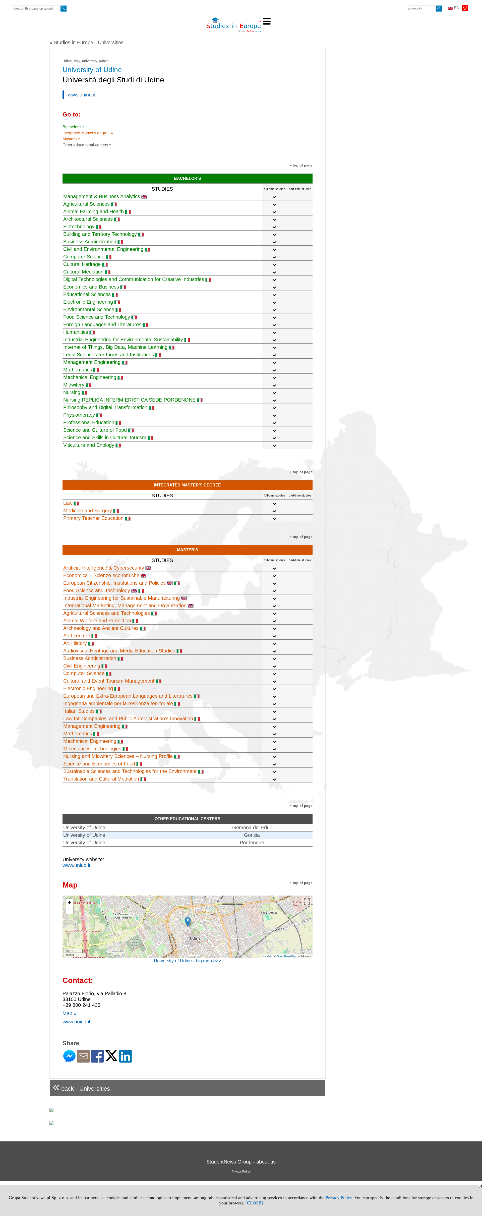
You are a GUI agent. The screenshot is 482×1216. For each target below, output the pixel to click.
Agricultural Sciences (86, 204)
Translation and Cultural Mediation (101, 779)
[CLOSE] (254, 1202)
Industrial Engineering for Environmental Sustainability (123, 339)
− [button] (69, 910)
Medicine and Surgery (87, 510)
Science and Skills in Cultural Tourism (104, 437)
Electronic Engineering (88, 302)
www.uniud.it (82, 94)
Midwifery (73, 385)
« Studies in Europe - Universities (86, 42)
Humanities (75, 332)
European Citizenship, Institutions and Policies (114, 583)
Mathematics (77, 369)
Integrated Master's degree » (88, 133)
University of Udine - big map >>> (187, 960)
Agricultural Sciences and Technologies (106, 613)
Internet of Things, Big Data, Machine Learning (115, 347)
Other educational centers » (87, 145)
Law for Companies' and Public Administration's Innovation (128, 718)
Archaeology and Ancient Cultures (101, 628)
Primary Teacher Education (93, 518)
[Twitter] (111, 1059)
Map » (70, 1013)
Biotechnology (78, 226)
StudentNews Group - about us (241, 1162)
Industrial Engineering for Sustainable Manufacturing (121, 598)
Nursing (71, 392)
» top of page (301, 165)
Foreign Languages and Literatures (102, 324)
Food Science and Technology (96, 317)
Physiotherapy (79, 415)
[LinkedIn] (125, 1060)
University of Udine (84, 827)
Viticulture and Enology (88, 445)
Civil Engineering (81, 666)
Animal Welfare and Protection (97, 620)
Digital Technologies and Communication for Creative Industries (133, 279)
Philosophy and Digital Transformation (105, 407)
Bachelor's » (74, 127)
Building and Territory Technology (100, 234)
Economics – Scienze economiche (101, 575)
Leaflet (267, 956)
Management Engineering (91, 362)
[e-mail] (83, 1060)
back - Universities (81, 1086)
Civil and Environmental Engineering (103, 249)
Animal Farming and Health (93, 211)
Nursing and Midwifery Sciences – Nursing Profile (118, 756)
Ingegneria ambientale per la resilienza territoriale (118, 703)
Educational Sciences (87, 294)
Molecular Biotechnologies (92, 748)
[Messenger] (69, 1060)
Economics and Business (91, 287)
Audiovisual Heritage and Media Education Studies (119, 650)
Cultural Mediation (83, 271)
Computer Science (83, 256)
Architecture (76, 635)
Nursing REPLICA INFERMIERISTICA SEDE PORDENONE (129, 400)
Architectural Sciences (88, 219)
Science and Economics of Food (99, 763)
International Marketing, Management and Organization (125, 605)
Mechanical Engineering (89, 377)
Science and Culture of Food (95, 430)
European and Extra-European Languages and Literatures (128, 696)
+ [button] (69, 902)
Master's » (72, 139)
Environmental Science (88, 309)
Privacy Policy (339, 1197)
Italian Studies (79, 711)
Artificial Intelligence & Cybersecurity (103, 568)
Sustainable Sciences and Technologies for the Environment (130, 771)
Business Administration (89, 241)
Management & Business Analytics (101, 196)
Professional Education (88, 422)
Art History (75, 643)
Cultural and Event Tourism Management (108, 681)
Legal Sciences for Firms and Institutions (108, 354)
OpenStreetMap (286, 956)
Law (67, 503)
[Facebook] (97, 1060)
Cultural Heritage (82, 264)
